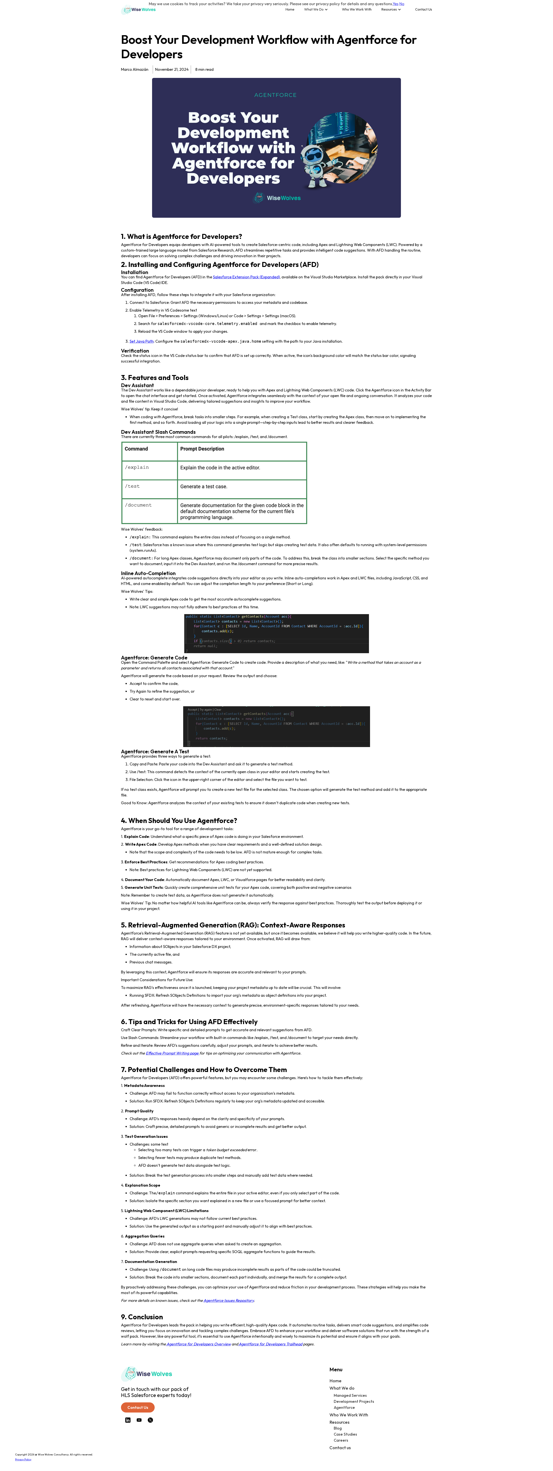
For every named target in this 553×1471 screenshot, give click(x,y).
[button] (318, 9)
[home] (138, 9)
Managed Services (350, 1395)
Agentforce (344, 1407)
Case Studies (345, 1434)
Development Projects (354, 1401)
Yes (396, 3)
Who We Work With (357, 9)
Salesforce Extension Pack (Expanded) (246, 276)
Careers (341, 1440)
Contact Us (423, 9)
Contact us (340, 1447)
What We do (341, 1388)
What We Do (314, 9)
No (401, 3)
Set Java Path (142, 341)
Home (289, 9)
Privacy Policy (23, 1459)
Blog (338, 1428)
